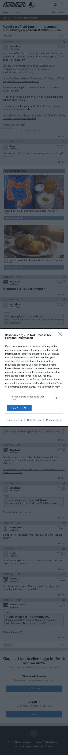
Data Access (34, 420)
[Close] (61, 335)
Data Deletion (14, 420)
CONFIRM (19, 407)
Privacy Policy (53, 420)
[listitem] (34, 397)
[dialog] (34, 377)
